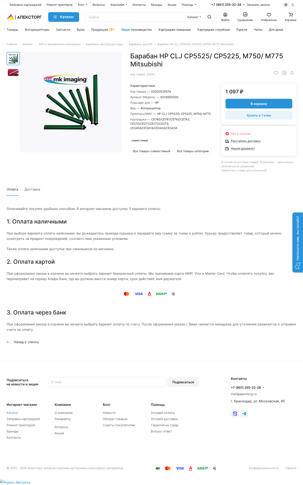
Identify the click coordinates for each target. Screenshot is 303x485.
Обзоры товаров (115, 419)
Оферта (291, 468)
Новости (109, 413)
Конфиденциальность (264, 468)
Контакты (14, 437)
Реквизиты (63, 419)
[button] (297, 243)
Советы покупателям (119, 425)
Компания (63, 405)
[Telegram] (244, 414)
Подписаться (183, 382)
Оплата (12, 189)
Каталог (13, 413)
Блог (106, 405)
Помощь (158, 405)
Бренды (12, 431)
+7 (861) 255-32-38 (226, 5)
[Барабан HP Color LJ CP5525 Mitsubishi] (71, 102)
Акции (59, 433)
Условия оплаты (163, 413)
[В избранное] (276, 73)
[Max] (235, 414)
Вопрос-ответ (161, 431)
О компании (64, 413)
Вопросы (61, 427)
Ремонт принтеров (21, 425)
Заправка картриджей (23, 419)
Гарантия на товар (164, 425)
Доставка (32, 189)
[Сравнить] (284, 73)
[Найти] (209, 17)
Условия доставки (164, 419)
